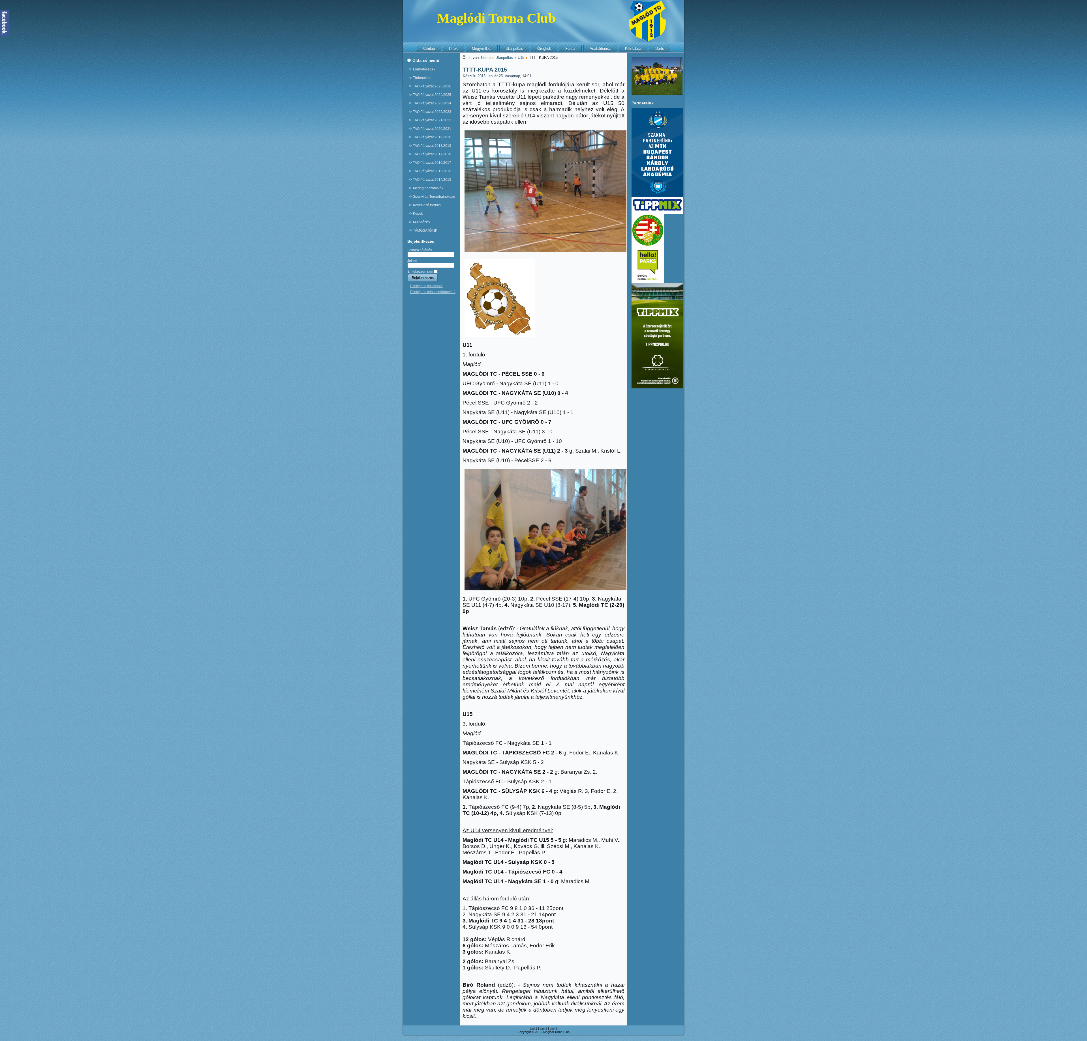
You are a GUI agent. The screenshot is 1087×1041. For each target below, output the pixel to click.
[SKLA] (657, 196)
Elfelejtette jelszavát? (426, 286)
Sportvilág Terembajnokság (434, 197)
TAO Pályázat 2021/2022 (432, 120)
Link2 (543, 1028)
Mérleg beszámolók (428, 188)
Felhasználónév (419, 250)
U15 (521, 57)
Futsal (570, 48)
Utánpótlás (514, 48)
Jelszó (412, 261)
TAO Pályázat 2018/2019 (432, 146)
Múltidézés (421, 222)
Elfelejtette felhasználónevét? (432, 292)
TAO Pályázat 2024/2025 (432, 95)
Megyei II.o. (481, 48)
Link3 (553, 1028)
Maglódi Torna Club (496, 17)
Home (486, 57)
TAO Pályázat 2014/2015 (432, 180)
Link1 (533, 1028)
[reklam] (657, 213)
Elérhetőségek (424, 69)
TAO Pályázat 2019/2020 (432, 137)
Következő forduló (427, 205)
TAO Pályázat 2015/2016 (432, 171)
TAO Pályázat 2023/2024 (432, 103)
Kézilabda (633, 48)
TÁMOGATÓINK (425, 231)
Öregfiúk (544, 48)
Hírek (453, 48)
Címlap (429, 48)
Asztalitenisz (600, 48)
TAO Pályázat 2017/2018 (432, 154)
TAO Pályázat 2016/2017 (432, 163)
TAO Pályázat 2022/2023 (432, 112)
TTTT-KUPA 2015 (485, 69)
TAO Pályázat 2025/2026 (432, 86)
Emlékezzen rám (420, 272)
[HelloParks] (648, 282)
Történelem (422, 78)
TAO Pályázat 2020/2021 (432, 129)
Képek (418, 214)
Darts (659, 48)
